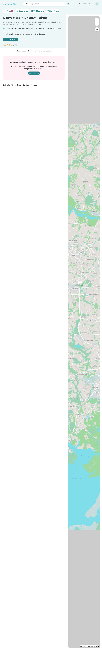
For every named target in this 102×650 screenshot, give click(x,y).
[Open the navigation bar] (97, 4)
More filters (54, 11)
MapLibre (83, 646)
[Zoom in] (97, 20)
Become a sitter (85, 4)
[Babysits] (9, 4)
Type (9, 11)
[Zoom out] (97, 24)
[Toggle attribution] (98, 646)
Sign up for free (10, 39)
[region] (84, 332)
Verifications (38, 11)
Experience (23, 11)
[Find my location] (97, 29)
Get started (34, 73)
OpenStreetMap (92, 646)
